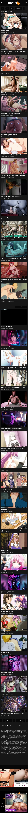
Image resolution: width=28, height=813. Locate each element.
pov (2, 8)
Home (4, 798)
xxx (11, 8)
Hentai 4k (11, 811)
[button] (25, 8)
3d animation (18, 8)
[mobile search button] (26, 3)
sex (7, 8)
